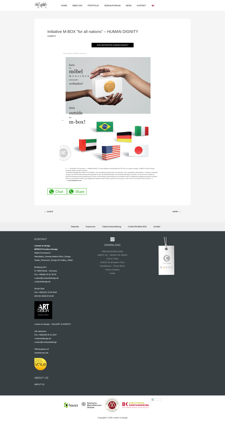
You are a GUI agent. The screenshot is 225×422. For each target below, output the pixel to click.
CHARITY (51, 36)
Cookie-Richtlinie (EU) (137, 226)
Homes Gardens (112, 269)
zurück (48, 211)
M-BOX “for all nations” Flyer (112, 262)
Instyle (112, 273)
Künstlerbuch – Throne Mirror (112, 266)
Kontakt (157, 226)
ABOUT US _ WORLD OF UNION (112, 255)
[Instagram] (112, 239)
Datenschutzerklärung (111, 226)
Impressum (90, 226)
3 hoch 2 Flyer (112, 259)
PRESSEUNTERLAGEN (112, 251)
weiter (177, 211)
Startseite (75, 226)
